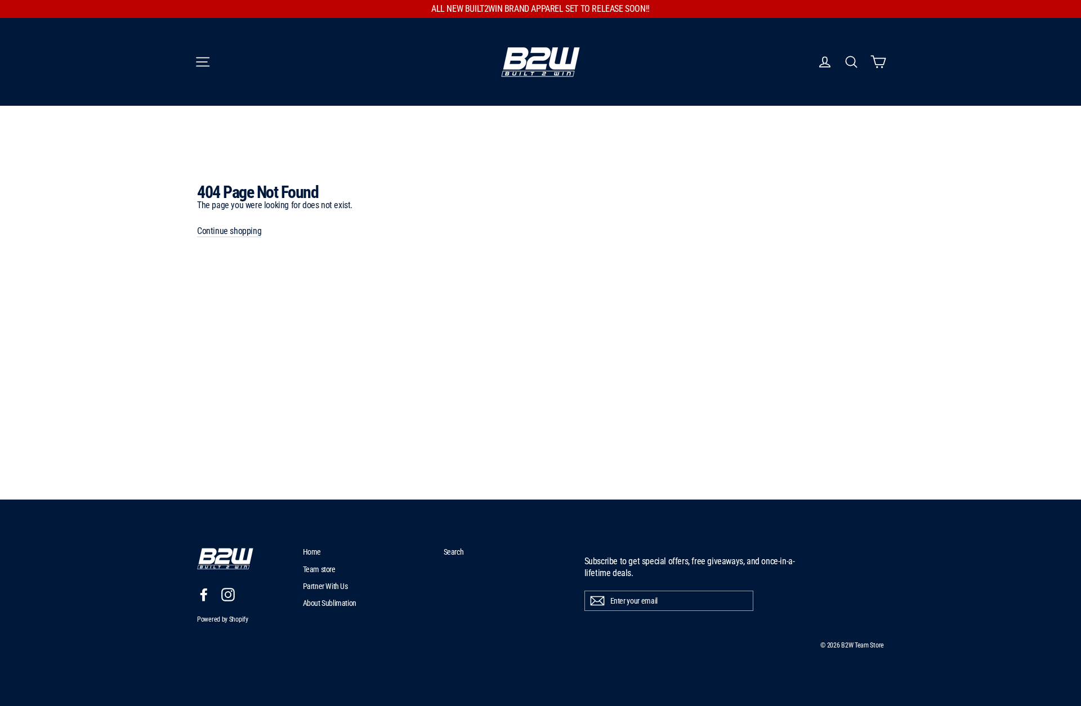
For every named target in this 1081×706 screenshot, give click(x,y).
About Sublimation (329, 603)
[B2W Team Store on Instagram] (228, 594)
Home (312, 551)
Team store (319, 569)
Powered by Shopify (222, 619)
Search (454, 551)
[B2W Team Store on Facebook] (204, 594)
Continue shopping (229, 231)
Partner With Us (325, 586)
